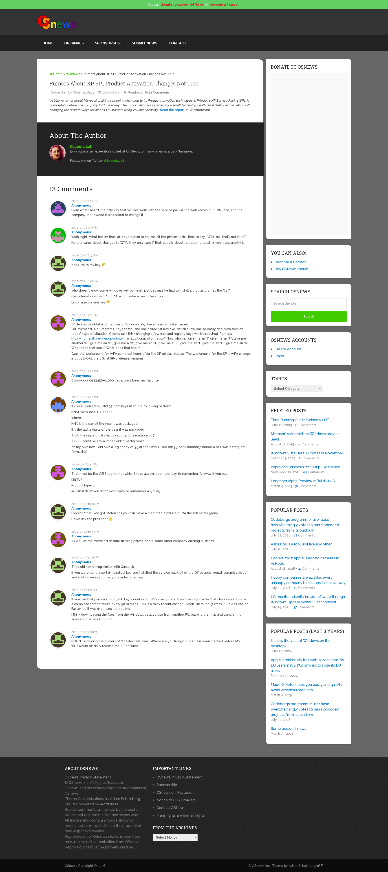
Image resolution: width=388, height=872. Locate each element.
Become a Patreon (290, 262)
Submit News (144, 43)
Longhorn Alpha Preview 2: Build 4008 (303, 481)
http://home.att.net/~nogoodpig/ (97, 338)
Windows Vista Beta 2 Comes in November (307, 453)
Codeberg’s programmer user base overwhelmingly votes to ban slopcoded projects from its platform (305, 524)
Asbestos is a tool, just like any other (301, 544)
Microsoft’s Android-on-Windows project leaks (305, 436)
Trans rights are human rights (181, 815)
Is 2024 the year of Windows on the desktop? (301, 643)
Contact (177, 43)
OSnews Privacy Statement (88, 777)
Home (47, 43)
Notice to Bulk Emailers (176, 800)
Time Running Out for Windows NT (300, 420)
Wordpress (109, 804)
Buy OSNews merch (291, 269)
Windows (73, 74)
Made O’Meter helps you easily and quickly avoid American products (306, 687)
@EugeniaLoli (114, 160)
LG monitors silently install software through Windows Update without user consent (308, 599)
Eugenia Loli (81, 146)
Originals (74, 43)
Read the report (172, 110)
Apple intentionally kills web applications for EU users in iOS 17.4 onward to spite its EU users (307, 665)
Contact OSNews (171, 808)
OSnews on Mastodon (175, 792)
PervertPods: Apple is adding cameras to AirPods (305, 561)
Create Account (288, 349)
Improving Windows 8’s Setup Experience (305, 467)
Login (279, 356)
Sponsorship (108, 43)
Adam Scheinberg (125, 799)
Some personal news (288, 728)
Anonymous (81, 205)
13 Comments (159, 92)
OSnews (71, 866)
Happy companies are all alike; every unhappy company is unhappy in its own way (308, 580)
